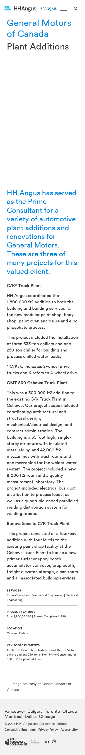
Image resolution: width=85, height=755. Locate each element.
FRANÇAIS (49, 8)
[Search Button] (76, 7)
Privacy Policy (48, 729)
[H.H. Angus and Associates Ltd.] (20, 8)
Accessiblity (69, 729)
